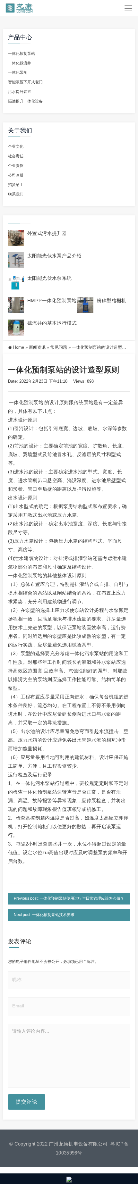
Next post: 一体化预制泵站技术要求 (44, 915)
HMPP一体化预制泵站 (51, 300)
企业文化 (15, 146)
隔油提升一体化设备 (25, 101)
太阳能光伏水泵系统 (49, 278)
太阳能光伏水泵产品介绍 (54, 255)
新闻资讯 (37, 347)
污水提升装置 (19, 91)
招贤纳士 (15, 184)
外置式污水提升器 (47, 233)
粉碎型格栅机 (111, 300)
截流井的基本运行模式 (52, 323)
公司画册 (15, 175)
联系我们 (15, 194)
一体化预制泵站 (21, 53)
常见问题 (58, 347)
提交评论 (27, 1102)
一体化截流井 (19, 63)
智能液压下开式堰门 (25, 82)
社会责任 (15, 156)
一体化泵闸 (17, 72)
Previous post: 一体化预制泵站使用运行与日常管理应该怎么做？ (69, 898)
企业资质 (15, 165)
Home (18, 347)
